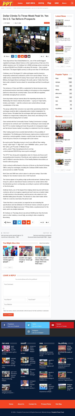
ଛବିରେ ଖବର (59, 93)
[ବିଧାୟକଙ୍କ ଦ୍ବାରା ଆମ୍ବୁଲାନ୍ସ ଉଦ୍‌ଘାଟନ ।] (6, 387)
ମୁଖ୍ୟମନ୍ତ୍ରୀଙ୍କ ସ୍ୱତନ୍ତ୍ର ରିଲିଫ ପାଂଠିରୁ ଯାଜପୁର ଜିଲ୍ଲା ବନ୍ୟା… (63, 40)
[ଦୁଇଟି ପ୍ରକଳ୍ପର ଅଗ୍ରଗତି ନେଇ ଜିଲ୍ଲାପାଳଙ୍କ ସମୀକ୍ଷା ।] (43, 387)
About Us (21, 404)
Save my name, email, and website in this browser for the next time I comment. (26, 310)
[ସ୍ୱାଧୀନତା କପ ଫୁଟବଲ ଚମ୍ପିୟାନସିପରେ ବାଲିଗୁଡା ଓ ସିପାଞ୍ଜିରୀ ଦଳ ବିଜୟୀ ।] (43, 374)
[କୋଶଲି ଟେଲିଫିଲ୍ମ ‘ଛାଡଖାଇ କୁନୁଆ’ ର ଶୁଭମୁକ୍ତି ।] (10, 251)
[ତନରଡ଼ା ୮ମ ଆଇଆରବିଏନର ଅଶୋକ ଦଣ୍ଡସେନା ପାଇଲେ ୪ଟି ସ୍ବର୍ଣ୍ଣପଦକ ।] (62, 361)
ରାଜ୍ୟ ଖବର (30, 3)
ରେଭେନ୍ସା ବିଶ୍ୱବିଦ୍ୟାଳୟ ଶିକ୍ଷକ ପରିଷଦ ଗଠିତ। (63, 126)
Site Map (59, 404)
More (64, 3)
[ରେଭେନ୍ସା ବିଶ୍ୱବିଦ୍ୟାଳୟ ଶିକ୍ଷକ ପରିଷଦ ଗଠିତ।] (59, 22)
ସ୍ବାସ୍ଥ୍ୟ (58, 82)
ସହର (57, 101)
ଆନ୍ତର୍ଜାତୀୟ (58, 108)
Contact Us (32, 404)
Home (20, 3)
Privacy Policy (46, 404)
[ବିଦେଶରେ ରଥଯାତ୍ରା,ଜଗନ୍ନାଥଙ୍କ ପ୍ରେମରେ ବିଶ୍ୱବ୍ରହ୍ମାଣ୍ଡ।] (62, 374)
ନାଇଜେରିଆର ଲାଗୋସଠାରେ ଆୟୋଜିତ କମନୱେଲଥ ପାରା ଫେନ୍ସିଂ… (46, 353)
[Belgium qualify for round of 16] (62, 387)
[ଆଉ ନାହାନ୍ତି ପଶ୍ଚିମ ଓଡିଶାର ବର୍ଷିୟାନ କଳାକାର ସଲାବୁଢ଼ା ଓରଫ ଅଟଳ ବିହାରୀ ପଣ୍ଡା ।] (42, 251)
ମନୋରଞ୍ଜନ (47, 22)
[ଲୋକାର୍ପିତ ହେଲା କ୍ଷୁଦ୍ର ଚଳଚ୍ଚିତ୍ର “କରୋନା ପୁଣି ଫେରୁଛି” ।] (26, 251)
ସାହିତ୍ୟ (57, 89)
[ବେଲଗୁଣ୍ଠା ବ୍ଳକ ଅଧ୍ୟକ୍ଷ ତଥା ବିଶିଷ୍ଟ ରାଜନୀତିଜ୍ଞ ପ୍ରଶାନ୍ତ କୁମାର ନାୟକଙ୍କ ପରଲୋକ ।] (25, 383)
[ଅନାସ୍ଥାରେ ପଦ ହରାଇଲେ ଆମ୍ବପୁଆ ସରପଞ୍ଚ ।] (25, 371)
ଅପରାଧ (57, 86)
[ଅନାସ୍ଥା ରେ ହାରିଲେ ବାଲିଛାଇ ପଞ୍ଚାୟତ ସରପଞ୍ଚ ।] (25, 348)
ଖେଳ (57, 3)
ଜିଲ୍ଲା (49, 3)
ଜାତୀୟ (41, 3)
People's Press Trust (57, 412)
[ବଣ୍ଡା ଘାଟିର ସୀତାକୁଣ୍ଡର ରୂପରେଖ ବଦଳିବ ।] (59, 60)
